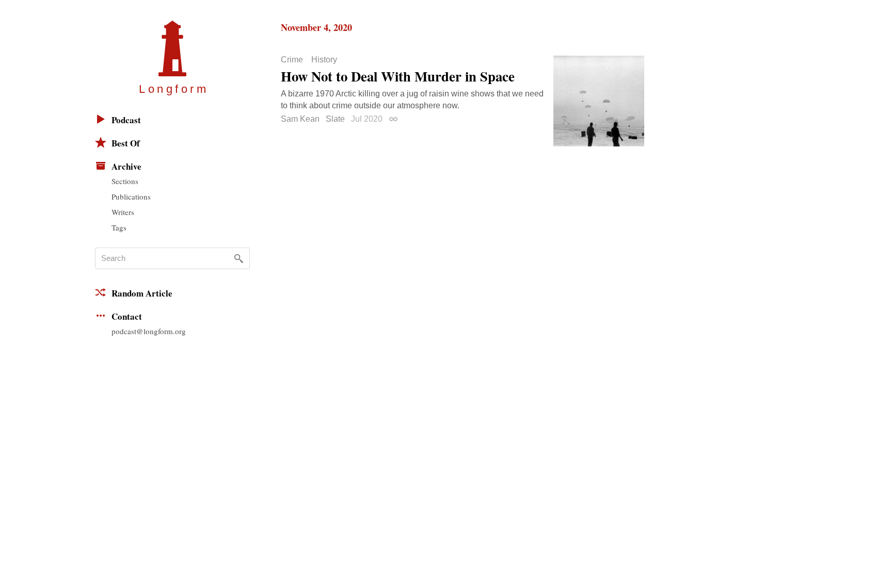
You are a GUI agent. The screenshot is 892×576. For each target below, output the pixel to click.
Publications (131, 196)
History (324, 60)
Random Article (142, 293)
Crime (292, 60)
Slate (335, 118)
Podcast (126, 119)
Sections (125, 181)
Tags (119, 227)
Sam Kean (300, 118)
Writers (123, 212)
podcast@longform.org (149, 331)
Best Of (126, 143)
